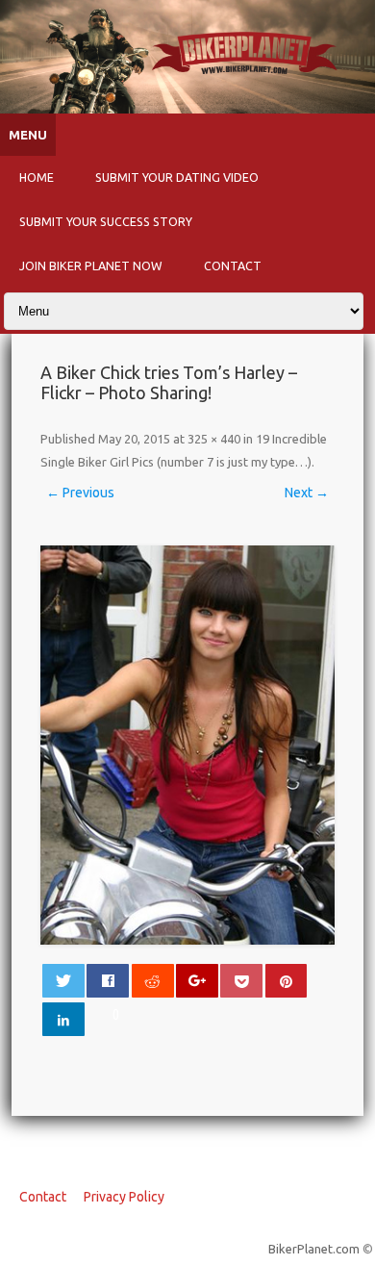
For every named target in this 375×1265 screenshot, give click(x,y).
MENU (28, 135)
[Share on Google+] (197, 981)
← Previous (80, 492)
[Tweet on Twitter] (63, 981)
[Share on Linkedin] (63, 1019)
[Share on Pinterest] (286, 981)
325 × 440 (214, 438)
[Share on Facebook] (108, 981)
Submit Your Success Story (105, 221)
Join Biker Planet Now (90, 265)
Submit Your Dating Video (177, 177)
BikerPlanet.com (314, 1248)
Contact (233, 265)
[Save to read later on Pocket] (241, 981)
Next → (307, 492)
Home (36, 177)
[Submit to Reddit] (153, 981)
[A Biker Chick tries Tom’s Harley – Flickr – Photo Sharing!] (188, 745)
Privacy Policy (124, 1196)
